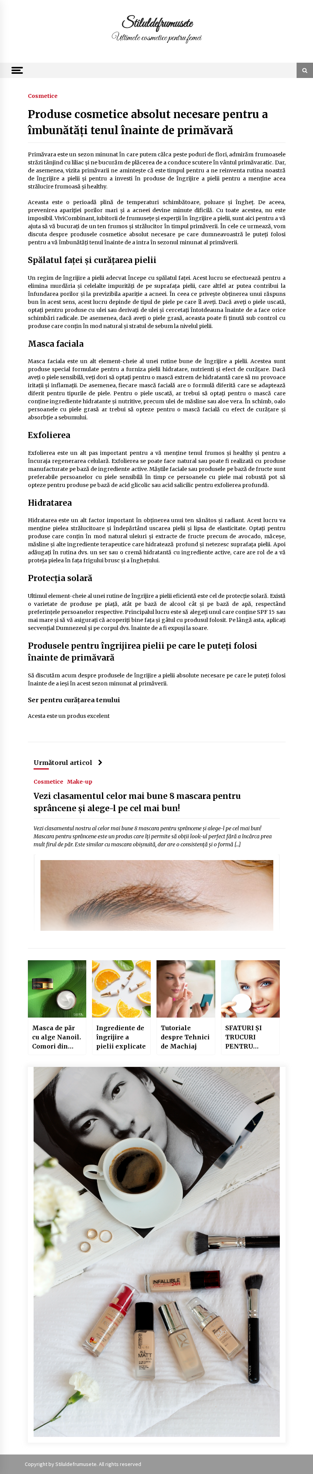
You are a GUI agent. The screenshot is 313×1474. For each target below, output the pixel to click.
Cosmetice (43, 96)
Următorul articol (63, 762)
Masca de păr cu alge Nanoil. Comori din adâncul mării (56, 1037)
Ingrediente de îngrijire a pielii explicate (121, 1037)
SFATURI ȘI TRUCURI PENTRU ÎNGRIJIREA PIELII (245, 1037)
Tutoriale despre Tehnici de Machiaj (185, 1037)
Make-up (79, 781)
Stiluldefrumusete (156, 23)
